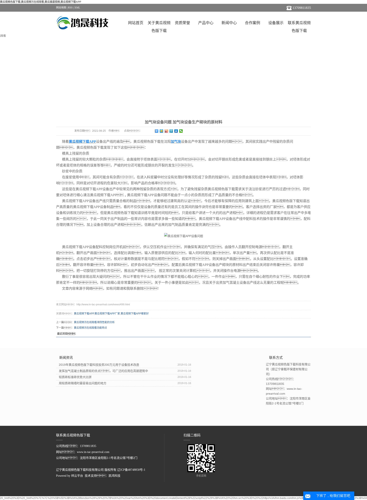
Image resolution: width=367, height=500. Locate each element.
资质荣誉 (182, 23)
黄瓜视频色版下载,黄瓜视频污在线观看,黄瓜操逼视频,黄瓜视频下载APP (40, 1)
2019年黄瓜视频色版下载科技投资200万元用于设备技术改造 (99, 364)
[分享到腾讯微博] (171, 131)
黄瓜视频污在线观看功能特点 (90, 327)
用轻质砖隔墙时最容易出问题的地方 (82, 383)
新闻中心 (229, 23)
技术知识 (209, 106)
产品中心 (205, 23)
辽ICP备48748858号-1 (131, 469)
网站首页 (135, 23)
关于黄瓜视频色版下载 (159, 24)
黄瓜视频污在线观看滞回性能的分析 (94, 322)
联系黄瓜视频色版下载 (299, 24)
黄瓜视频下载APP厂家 (107, 313)
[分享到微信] (181, 131)
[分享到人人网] (176, 131)
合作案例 (252, 23)
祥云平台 (77, 475)
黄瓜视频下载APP (84, 313)
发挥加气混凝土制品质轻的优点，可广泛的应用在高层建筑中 (103, 371)
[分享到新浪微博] (166, 131)
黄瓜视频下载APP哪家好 (135, 313)
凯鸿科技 (114, 475)
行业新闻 (183, 106)
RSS (70, 7)
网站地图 (61, 7)
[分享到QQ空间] (161, 131)
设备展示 (276, 23)
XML (77, 7)
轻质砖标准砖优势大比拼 (75, 377)
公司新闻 (158, 106)
